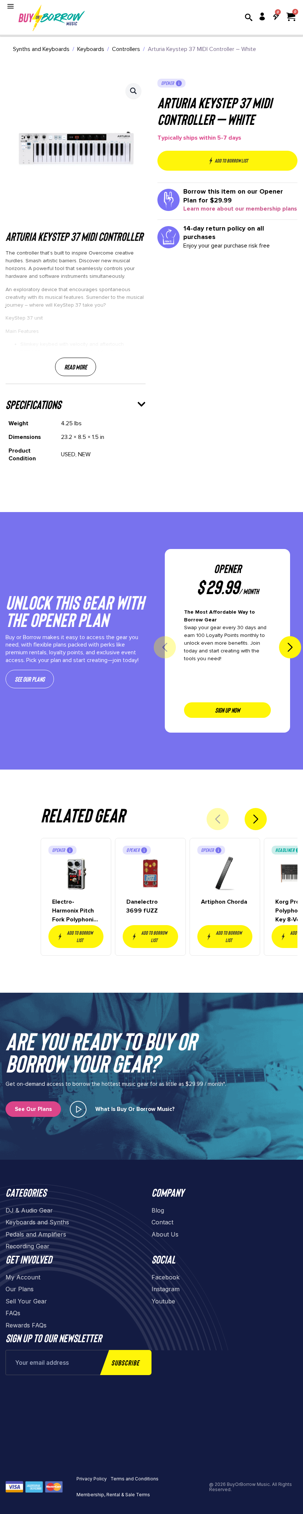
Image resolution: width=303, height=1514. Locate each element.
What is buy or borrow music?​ (135, 1109)
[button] (133, 91)
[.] (78, 1109)
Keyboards (90, 49)
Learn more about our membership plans (240, 208)
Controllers (126, 49)
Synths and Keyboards (41, 49)
